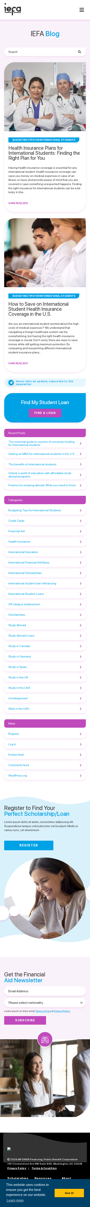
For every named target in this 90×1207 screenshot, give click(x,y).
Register (13, 733)
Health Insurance (19, 541)
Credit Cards (16, 520)
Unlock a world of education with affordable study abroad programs (39, 474)
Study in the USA (19, 687)
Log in (12, 744)
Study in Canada (19, 646)
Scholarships (16, 614)
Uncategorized (17, 698)
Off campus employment (24, 604)
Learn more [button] (15, 1200)
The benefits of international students (32, 464)
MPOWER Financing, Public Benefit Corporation (48, 1159)
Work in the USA (18, 708)
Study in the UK (18, 677)
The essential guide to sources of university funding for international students (41, 443)
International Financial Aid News (28, 562)
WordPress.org (17, 775)
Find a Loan (45, 413)
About (66, 1178)
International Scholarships (25, 573)
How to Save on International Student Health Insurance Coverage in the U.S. (38, 309)
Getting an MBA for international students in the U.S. (41, 454)
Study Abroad (17, 625)
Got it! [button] (69, 1193)
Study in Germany (19, 656)
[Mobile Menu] (81, 10)
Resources (43, 1178)
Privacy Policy (16, 1168)
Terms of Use (43, 1011)
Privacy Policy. (62, 1011)
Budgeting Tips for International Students (34, 510)
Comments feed (18, 765)
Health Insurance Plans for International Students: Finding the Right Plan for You (44, 153)
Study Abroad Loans (21, 635)
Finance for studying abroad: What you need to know (42, 485)
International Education (23, 552)
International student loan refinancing (32, 583)
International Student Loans (26, 593)
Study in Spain (17, 667)
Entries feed (16, 754)
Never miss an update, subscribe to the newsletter (44, 382)
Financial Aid (16, 531)
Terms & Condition (44, 1168)
